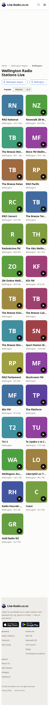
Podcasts (6, 640)
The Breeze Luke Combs (36, 312)
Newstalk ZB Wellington (36, 119)
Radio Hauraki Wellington (12, 506)
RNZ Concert (9, 216)
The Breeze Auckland (35, 653)
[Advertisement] (24, 37)
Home (4, 65)
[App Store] (11, 624)
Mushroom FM (34, 377)
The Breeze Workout (12, 345)
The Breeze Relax (12, 184)
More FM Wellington (36, 151)
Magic (28, 649)
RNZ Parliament (11, 377)
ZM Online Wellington (12, 280)
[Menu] (44, 5)
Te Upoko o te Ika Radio (36, 441)
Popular (7, 89)
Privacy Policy (7, 690)
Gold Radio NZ (10, 538)
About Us (6, 663)
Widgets (5, 672)
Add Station (7, 668)
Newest (18, 89)
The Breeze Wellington (12, 151)
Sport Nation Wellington (36, 345)
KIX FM (30, 280)
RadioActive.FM (11, 248)
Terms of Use (20, 690)
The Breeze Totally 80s (36, 216)
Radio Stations (8, 636)
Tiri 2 (5, 441)
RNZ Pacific (32, 184)
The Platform (34, 409)
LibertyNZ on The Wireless (36, 473)
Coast (29, 506)
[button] (12, 105)
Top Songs (6, 644)
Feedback (6, 676)
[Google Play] (30, 624)
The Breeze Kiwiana (12, 312)
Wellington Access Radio (12, 473)
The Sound (30, 644)
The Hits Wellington (36, 248)
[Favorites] (38, 5)
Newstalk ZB (31, 640)
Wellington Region (19, 65)
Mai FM (29, 636)
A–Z (28, 89)
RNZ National (10, 119)
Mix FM (6, 409)
